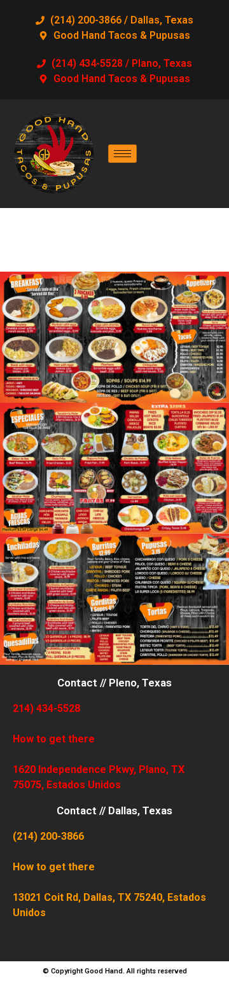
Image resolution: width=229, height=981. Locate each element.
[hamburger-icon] (122, 153)
